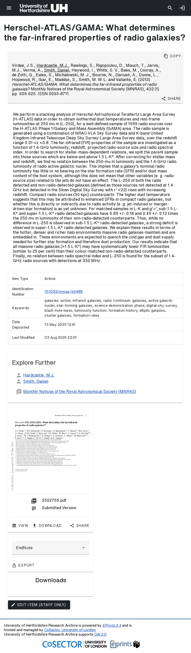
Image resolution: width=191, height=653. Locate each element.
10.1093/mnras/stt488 (64, 291)
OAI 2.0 (100, 634)
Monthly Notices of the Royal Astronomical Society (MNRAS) (79, 391)
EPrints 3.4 (111, 625)
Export (26, 565)
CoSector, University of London (70, 630)
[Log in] (182, 8)
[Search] (170, 8)
